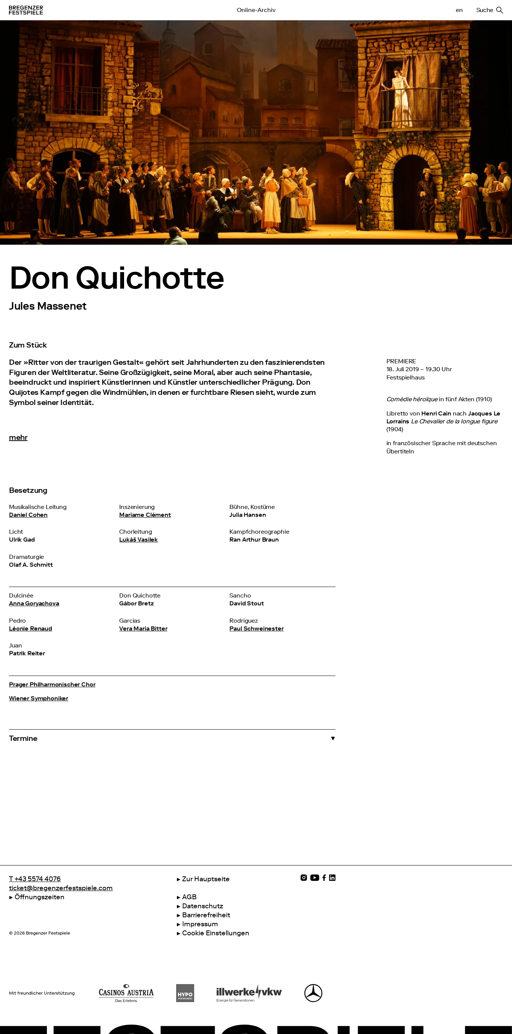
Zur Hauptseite (206, 879)
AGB (189, 897)
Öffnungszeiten (39, 897)
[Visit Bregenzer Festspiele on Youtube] (314, 877)
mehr (18, 437)
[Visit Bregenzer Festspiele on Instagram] (304, 877)
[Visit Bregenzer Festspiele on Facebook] (324, 877)
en (459, 10)
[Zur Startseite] (100, 10)
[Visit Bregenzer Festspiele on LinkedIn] (332, 877)
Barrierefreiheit (206, 915)
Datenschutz (202, 906)
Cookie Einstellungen (215, 933)
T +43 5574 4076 (35, 879)
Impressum (200, 924)
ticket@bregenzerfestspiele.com (61, 888)
